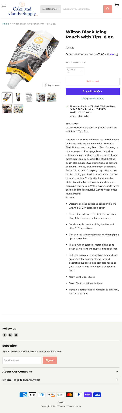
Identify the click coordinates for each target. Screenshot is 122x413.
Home (5, 23)
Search (61, 402)
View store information (79, 116)
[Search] (107, 9)
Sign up (49, 360)
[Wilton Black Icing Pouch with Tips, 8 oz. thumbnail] (7, 97)
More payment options (92, 98)
